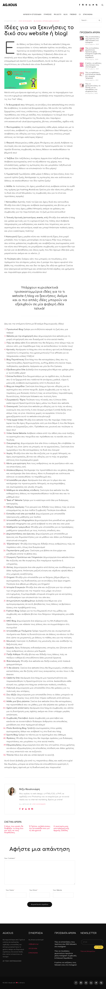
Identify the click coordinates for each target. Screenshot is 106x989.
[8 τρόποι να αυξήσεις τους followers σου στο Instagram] (82, 65)
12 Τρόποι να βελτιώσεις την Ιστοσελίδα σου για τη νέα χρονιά (39, 828)
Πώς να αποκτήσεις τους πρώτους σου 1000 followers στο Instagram (92, 39)
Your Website (57, 890)
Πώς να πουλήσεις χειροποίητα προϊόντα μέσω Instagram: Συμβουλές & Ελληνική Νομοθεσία (93, 52)
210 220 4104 (33, 948)
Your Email (34, 890)
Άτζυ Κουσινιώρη (25, 21)
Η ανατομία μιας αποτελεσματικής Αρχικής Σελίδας (61, 828)
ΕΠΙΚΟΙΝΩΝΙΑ (33, 953)
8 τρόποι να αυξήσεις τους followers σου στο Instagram (93, 65)
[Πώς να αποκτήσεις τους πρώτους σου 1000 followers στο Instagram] (82, 38)
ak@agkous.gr (34, 944)
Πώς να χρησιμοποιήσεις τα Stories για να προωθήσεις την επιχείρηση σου (92, 87)
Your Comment (10, 858)
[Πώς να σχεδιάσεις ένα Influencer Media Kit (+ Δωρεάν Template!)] (82, 74)
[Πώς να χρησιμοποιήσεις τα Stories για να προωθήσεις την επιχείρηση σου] (82, 85)
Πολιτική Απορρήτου (88, 951)
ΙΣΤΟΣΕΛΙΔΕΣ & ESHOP (50, 21)
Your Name (10, 890)
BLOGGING (38, 21)
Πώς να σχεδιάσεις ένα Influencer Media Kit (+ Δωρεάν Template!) (93, 75)
